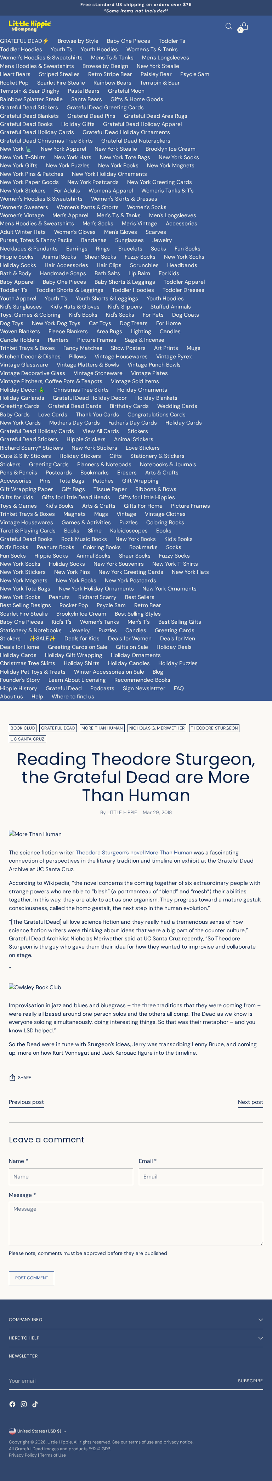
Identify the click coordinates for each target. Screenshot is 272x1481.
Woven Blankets (20, 331)
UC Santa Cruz (27, 739)
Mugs (193, 348)
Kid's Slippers (125, 306)
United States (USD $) (39, 1431)
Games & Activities (86, 522)
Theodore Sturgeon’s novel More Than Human (134, 852)
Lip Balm (139, 273)
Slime (95, 530)
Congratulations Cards (157, 414)
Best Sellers (139, 597)
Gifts (115, 456)
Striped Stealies (59, 74)
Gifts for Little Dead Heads (76, 497)
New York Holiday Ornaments (109, 174)
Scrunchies (144, 265)
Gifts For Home (143, 505)
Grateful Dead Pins (91, 116)
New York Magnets (170, 165)
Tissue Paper (110, 489)
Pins (45, 480)
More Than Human (102, 728)
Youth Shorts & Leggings (107, 298)
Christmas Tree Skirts (81, 389)
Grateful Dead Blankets (29, 116)
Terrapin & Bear (160, 82)
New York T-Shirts (23, 157)
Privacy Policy (23, 1455)
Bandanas (94, 240)
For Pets (153, 314)
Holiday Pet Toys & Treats (33, 671)
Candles (170, 331)
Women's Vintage (22, 215)
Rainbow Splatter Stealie (31, 99)
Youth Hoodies (99, 49)
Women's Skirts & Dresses (124, 198)
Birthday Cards (129, 406)
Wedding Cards (177, 406)
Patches (103, 480)
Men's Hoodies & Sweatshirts (37, 66)
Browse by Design (105, 66)
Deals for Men (177, 638)
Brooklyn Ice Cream (171, 148)
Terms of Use (53, 1455)
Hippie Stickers (86, 439)
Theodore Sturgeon (214, 728)
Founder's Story (20, 680)
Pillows (77, 356)
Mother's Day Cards (74, 422)
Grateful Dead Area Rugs (155, 116)
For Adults (67, 190)
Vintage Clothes (165, 514)
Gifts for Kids (16, 497)
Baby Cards (15, 414)
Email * (148, 1161)
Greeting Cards (20, 406)
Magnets (74, 514)
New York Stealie (158, 66)
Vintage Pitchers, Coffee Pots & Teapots (51, 381)
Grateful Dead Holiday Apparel (142, 124)
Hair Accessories (66, 265)
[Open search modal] (229, 26)
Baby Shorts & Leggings (125, 282)
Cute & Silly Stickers (25, 456)
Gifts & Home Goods (136, 99)
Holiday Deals (174, 647)
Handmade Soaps (63, 273)
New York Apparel (63, 148)
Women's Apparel (111, 190)
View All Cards (101, 431)
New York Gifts (19, 165)
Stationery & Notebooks (31, 630)
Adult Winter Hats (23, 232)
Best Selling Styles (138, 613)
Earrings (76, 248)
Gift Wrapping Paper (26, 489)
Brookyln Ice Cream (81, 613)
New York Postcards (93, 182)
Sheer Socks (100, 256)
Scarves (156, 232)
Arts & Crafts (161, 472)
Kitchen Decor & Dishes (30, 356)
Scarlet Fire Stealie (61, 82)
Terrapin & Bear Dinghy (30, 90)
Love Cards (52, 414)
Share (24, 1078)
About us (11, 696)
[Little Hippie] (30, 26)
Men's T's (139, 622)
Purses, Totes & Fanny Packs (36, 240)
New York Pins (72, 572)
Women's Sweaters (24, 207)
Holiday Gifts (78, 124)
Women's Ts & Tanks (152, 49)
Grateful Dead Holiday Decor (90, 398)
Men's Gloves (120, 232)
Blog (158, 671)
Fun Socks (187, 248)
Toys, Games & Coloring (30, 314)
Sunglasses (129, 240)
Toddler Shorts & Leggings (69, 290)
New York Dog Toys (56, 323)
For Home (168, 323)
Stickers (138, 431)
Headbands (182, 265)
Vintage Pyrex (174, 356)
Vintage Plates (149, 373)
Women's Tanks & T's (167, 190)
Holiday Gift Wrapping (73, 655)
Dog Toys (11, 323)
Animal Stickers (133, 439)
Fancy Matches (82, 348)
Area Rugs (109, 331)
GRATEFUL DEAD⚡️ (24, 41)
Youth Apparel (18, 298)
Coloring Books (165, 522)
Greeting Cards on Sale (77, 647)
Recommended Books (142, 680)
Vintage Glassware (24, 364)
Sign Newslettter (144, 688)
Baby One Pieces (128, 41)
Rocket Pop (14, 82)
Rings (103, 248)
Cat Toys (100, 323)
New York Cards (20, 422)
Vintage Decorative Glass (32, 373)
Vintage (126, 514)
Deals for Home (19, 647)
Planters (58, 340)
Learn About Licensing (77, 680)
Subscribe (250, 1381)
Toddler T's (14, 290)
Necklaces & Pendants (29, 248)
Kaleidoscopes (129, 530)
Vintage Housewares (121, 356)
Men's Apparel (70, 215)
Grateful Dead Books (26, 124)
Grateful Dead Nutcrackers (135, 140)
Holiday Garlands (22, 398)
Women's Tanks (99, 622)
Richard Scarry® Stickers (31, 447)
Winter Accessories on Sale (109, 671)
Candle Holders (19, 340)
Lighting (141, 331)
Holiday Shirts (82, 663)
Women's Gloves (75, 232)
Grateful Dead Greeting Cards (105, 107)
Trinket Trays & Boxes (27, 348)
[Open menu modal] (259, 26)
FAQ (179, 688)
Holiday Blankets (156, 398)
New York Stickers (23, 190)
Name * (18, 1161)
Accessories (181, 223)
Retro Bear (147, 605)
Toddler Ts (172, 41)
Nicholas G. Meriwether (157, 728)
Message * (22, 1195)
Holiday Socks (18, 265)
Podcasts (102, 688)
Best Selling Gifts (179, 622)
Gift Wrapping (140, 480)
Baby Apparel (17, 282)
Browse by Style (78, 41)
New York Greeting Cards (159, 182)
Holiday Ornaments (142, 389)
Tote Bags (71, 480)
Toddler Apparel (184, 282)
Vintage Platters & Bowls (88, 364)
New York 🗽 (16, 148)
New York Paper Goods (29, 182)
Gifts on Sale (132, 647)
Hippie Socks (17, 256)
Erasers (127, 472)
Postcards (59, 472)
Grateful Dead (64, 688)
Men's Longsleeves (165, 57)
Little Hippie (59, 1442)
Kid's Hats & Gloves (75, 306)
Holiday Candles (129, 663)
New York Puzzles (68, 165)
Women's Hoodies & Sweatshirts (41, 57)
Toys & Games (18, 505)
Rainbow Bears (112, 82)
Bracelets (130, 248)
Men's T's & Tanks (119, 215)
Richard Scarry (97, 597)
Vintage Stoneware (98, 373)
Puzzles (128, 522)
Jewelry (162, 240)
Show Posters (128, 348)
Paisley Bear (156, 74)
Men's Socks (98, 223)
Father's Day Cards (132, 422)
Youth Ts (61, 49)
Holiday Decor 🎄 (22, 389)
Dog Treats (134, 323)
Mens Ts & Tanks (112, 57)
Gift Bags (73, 489)
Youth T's (56, 298)
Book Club (23, 728)
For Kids (169, 273)
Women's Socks (146, 207)
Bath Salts (107, 273)
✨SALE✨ (42, 638)
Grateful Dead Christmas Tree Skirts (46, 140)
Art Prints (166, 348)
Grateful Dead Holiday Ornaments (126, 132)
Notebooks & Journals (168, 464)
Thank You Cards (97, 414)
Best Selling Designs (25, 605)
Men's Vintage (139, 223)
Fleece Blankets (68, 331)
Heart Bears (15, 74)
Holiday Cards (183, 422)
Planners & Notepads (104, 464)
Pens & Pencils (18, 472)
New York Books (118, 165)
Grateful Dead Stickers (29, 107)
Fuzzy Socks (140, 256)
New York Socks (179, 157)
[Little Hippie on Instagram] (24, 1405)
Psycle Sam (194, 74)
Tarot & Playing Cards (28, 530)
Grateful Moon (126, 90)
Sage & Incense (144, 340)
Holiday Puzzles (178, 663)
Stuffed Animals (171, 306)
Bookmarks (94, 472)
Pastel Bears (84, 90)
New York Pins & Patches (31, 174)
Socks (158, 248)
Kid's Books (83, 314)
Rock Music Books (84, 539)
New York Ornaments (169, 588)
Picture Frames (96, 340)
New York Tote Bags (125, 157)
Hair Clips (109, 265)
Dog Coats (185, 314)
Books (71, 530)
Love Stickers (143, 447)
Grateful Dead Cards (74, 406)
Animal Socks (59, 256)
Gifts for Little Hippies (147, 497)
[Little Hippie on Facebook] (13, 1405)
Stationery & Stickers (157, 456)
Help (37, 696)
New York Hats (72, 157)
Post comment (31, 1278)
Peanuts (59, 597)
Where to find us (73, 696)
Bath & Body (16, 273)
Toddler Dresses (183, 290)
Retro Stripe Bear (110, 74)
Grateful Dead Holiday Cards (37, 132)
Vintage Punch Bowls (154, 364)
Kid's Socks (120, 314)
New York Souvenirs (119, 563)
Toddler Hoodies (21, 49)
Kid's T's (62, 622)
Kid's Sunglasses (21, 306)
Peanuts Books (55, 547)
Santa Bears (86, 99)
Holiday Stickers (80, 456)
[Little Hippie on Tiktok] (36, 1405)
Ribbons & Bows (155, 489)
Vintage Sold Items (135, 381)
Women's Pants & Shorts (88, 207)
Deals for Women (130, 638)
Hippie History (18, 688)
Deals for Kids (82, 638)
